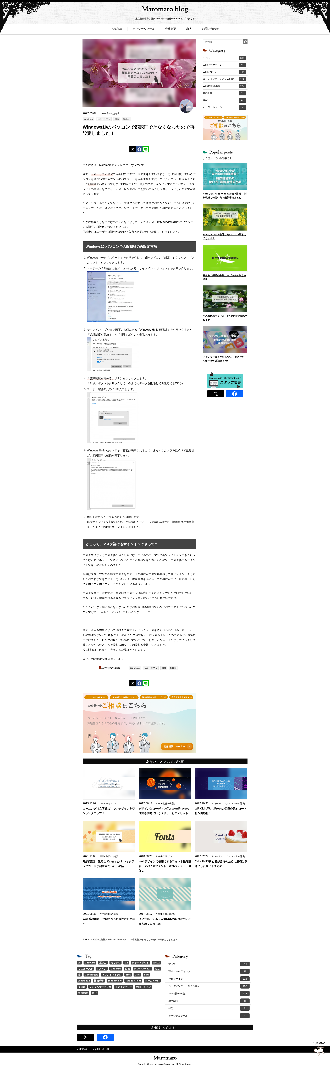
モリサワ (115, 962)
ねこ (157, 968)
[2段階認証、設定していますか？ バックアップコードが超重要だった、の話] (109, 836)
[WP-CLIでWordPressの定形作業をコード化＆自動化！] (221, 783)
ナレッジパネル (142, 968)
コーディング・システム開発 (224, 79)
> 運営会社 (83, 1049)
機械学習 (99, 980)
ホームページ (152, 980)
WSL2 (156, 962)
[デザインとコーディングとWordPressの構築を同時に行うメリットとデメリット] (165, 783)
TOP (85, 939)
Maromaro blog (165, 9)
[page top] (319, 1048)
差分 (94, 992)
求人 (189, 28)
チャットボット (140, 962)
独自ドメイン (143, 986)
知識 (116, 119)
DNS (137, 974)
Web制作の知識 (110, 668)
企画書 (81, 986)
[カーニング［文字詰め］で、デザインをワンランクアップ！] (109, 783)
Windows (88, 119)
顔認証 (126, 119)
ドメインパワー (123, 986)
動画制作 (223, 93)
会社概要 (170, 28)
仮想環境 (83, 992)
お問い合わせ (210, 28)
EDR (128, 974)
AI (79, 962)
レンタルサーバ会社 (100, 986)
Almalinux (84, 980)
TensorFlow (115, 980)
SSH (146, 974)
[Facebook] (139, 149)
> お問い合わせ (101, 1049)
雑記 (223, 100)
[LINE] (145, 149)
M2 (126, 962)
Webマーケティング (223, 64)
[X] (132, 149)
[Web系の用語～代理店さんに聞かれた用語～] (109, 894)
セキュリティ (103, 119)
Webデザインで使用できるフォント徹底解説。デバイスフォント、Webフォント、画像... (165, 866)
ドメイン (101, 968)
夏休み (103, 962)
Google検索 (91, 974)
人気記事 (116, 28)
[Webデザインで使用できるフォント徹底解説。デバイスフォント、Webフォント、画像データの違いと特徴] (165, 836)
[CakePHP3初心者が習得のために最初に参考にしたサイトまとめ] (221, 836)
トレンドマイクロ (112, 974)
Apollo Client (133, 980)
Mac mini (116, 968)
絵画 (127, 968)
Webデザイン (223, 71)
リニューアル (85, 968)
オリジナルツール (144, 28)
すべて (224, 57)
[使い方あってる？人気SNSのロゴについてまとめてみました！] (165, 894)
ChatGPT (90, 962)
